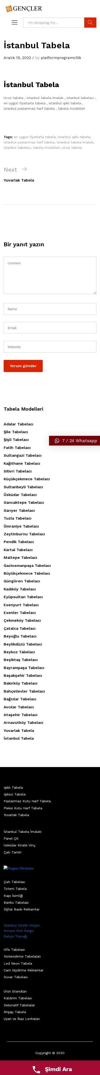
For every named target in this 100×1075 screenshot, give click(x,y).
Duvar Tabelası (16, 977)
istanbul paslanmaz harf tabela (29, 142)
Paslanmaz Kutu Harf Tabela (27, 801)
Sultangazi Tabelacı (23, 455)
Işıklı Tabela (13, 787)
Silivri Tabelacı (18, 471)
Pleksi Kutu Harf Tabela (23, 808)
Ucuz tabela (72, 147)
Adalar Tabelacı (18, 424)
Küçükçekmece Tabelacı (27, 479)
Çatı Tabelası (14, 882)
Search (90, 22)
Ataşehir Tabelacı (20, 714)
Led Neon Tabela (18, 963)
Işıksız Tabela (14, 794)
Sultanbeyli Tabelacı (23, 487)
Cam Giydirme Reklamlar (23, 970)
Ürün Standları (15, 991)
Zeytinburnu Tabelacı (24, 534)
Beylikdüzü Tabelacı (23, 644)
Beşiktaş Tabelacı (21, 659)
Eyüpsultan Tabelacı (23, 597)
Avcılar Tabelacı (19, 707)
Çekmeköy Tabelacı (22, 620)
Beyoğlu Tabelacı (20, 636)
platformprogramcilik (61, 57)
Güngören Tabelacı (22, 581)
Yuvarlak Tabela (19, 730)
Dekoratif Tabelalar (19, 1005)
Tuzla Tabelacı (17, 518)
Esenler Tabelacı (20, 612)
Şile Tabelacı (16, 432)
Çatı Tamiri (12, 852)
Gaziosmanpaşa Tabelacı (27, 565)
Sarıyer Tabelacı (19, 510)
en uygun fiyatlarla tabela (35, 137)
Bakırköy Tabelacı (20, 683)
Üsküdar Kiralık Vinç (19, 845)
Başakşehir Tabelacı (23, 675)
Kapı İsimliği (13, 896)
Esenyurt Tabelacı (21, 605)
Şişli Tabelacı (16, 439)
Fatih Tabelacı (17, 447)
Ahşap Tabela (15, 1012)
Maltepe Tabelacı (20, 557)
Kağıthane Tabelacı (22, 463)
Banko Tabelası (16, 902)
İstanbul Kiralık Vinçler (22, 925)
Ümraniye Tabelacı (21, 526)
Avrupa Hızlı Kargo (19, 931)
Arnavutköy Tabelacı (23, 722)
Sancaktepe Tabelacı (24, 502)
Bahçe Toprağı (15, 936)
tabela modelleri (46, 147)
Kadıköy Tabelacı (20, 589)
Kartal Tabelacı (18, 549)
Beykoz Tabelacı (19, 652)
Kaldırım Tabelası (18, 998)
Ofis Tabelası (14, 949)
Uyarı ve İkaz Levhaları (22, 1019)
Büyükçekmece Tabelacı (27, 573)
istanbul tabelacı (17, 147)
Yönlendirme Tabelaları (22, 956)
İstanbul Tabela (19, 738)
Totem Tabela (15, 889)
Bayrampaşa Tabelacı (24, 667)
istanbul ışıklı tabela (74, 137)
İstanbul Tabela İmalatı (23, 832)
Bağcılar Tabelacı (20, 699)
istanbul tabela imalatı (75, 142)
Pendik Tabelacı (19, 541)
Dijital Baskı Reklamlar (22, 909)
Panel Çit (11, 838)
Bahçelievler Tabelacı (24, 691)
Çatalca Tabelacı (19, 628)
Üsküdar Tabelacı (20, 494)
